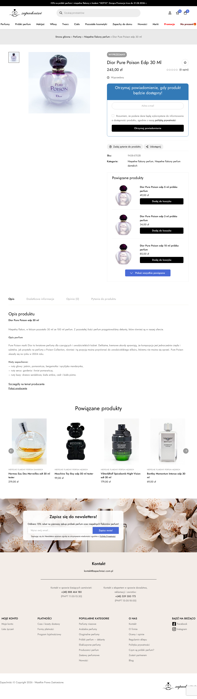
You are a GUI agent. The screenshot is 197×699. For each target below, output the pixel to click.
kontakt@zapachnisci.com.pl (98, 571)
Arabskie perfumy (88, 629)
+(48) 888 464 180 (71, 592)
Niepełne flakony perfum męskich (71, 469)
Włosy (53, 24)
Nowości (142, 24)
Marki (156, 24)
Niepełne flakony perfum (97, 37)
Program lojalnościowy (49, 634)
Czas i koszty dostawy (49, 624)
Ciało (77, 24)
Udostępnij (155, 146)
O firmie (133, 629)
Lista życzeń (8, 629)
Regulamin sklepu (138, 639)
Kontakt (132, 624)
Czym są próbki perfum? (141, 650)
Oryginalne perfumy (89, 634)
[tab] (11, 299)
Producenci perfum (89, 650)
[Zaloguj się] (170, 13)
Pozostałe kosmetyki (96, 24)
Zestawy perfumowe (89, 655)
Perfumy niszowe (87, 624)
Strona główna (62, 37)
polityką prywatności (165, 120)
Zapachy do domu (122, 24)
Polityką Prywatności (108, 536)
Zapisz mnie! (106, 530)
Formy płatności (46, 629)
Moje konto (7, 624)
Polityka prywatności (139, 645)
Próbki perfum (23, 24)
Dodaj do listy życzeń (185, 62)
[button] (11, 451)
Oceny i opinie (136, 634)
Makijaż (40, 24)
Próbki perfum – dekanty (92, 639)
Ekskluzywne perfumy (90, 645)
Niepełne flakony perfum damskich (25, 469)
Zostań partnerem (138, 655)
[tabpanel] (98, 344)
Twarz (65, 24)
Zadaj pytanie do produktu (127, 146)
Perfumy (77, 37)
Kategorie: (112, 161)
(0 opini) (184, 69)
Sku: (109, 155)
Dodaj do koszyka (161, 201)
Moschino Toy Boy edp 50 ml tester (74, 473)
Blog (131, 660)
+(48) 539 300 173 (125, 596)
